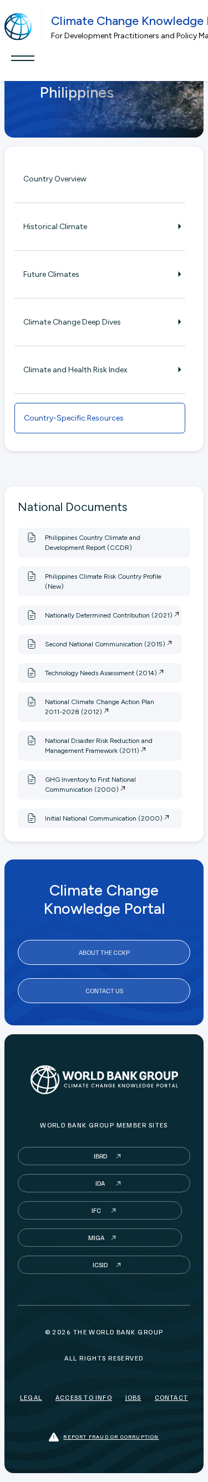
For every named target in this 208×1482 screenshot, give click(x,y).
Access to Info (83, 1397)
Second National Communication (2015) (105, 644)
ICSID (100, 1265)
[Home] (18, 27)
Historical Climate (55, 226)
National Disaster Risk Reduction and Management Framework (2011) (99, 746)
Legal (31, 1397)
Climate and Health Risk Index (75, 370)
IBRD (100, 1156)
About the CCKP (104, 952)
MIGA (96, 1237)
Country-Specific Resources (74, 418)
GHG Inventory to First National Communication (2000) (90, 784)
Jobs (133, 1397)
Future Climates (51, 274)
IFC (96, 1210)
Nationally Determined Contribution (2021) (109, 615)
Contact (171, 1397)
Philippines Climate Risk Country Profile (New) (103, 581)
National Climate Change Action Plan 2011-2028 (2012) (99, 707)
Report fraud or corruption (111, 1436)
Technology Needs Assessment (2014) (101, 673)
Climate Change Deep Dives (72, 322)
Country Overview (55, 179)
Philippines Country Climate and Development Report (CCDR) (92, 543)
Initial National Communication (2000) (104, 818)
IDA (100, 1183)
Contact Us (104, 991)
